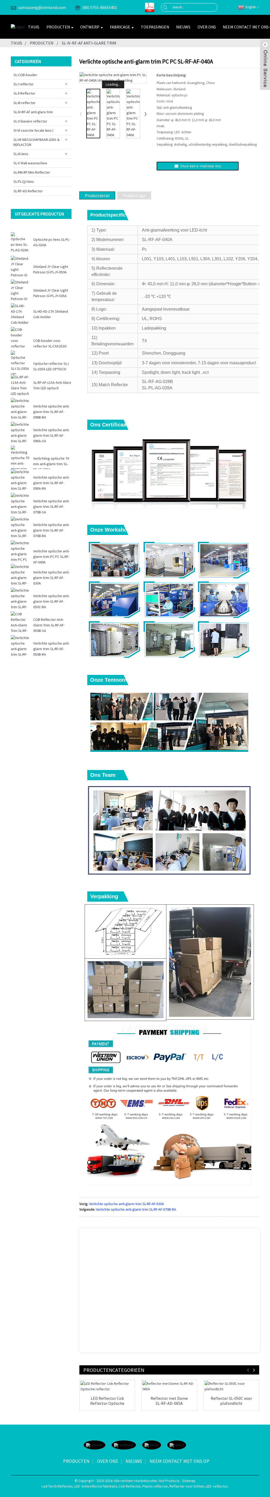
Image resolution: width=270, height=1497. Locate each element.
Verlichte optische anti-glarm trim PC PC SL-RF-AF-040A (51, 557)
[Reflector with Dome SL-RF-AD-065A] (169, 1386)
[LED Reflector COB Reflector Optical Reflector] (107, 1386)
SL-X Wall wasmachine (30, 163)
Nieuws (183, 27)
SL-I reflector (23, 84)
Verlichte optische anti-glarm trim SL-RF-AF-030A (51, 578)
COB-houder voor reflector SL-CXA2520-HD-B (50, 346)
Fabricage (120, 27)
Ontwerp (89, 27)
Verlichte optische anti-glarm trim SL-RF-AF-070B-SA (51, 506)
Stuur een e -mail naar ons (200, 166)
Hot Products (169, 1480)
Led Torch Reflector (57, 1486)
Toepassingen (155, 27)
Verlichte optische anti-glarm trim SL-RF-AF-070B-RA (51, 530)
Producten (58, 27)
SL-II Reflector (24, 93)
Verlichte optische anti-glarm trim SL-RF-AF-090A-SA (51, 435)
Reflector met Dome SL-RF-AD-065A (169, 1401)
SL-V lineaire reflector (30, 121)
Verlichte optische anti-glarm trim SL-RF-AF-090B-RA (51, 412)
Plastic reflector (155, 1486)
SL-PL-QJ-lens (23, 181)
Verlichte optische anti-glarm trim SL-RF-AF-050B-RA (51, 649)
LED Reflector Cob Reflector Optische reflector (107, 1401)
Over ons (206, 27)
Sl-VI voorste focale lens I (33, 130)
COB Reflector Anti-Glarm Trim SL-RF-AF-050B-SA (49, 625)
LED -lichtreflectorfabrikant (95, 1486)
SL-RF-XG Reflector (28, 191)
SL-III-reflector (24, 102)
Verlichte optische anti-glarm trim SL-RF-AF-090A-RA (51, 483)
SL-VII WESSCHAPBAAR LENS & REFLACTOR (36, 142)
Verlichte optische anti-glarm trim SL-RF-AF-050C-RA (51, 601)
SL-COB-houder (25, 74)
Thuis (33, 27)
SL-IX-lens (20, 153)
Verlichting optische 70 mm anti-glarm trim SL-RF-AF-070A (51, 464)
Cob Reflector (130, 1486)
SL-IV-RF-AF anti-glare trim (89, 43)
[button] (145, 114)
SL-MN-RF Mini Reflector (31, 172)
